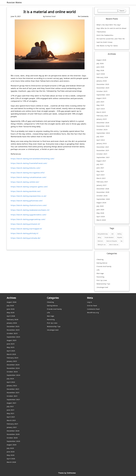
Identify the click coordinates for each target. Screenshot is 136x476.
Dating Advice (102, 263)
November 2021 (103, 150)
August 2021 (101, 161)
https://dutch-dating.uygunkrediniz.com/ (28, 214)
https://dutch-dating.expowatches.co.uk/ (28, 196)
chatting (119, 234)
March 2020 (101, 220)
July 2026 (100, 63)
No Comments (83, 16)
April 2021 (101, 175)
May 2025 (100, 105)
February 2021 (102, 182)
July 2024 (100, 136)
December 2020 (103, 189)
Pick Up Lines (102, 280)
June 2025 (100, 102)
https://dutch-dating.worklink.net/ (26, 191)
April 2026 (101, 74)
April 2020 (101, 216)
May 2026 (100, 70)
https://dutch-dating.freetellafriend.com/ (29, 163)
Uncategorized (102, 287)
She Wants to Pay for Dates (107, 46)
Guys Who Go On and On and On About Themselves (111, 30)
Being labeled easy (103, 234)
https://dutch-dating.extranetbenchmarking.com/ (32, 158)
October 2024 (102, 130)
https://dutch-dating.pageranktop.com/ (28, 219)
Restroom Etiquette (112, 241)
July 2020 (100, 206)
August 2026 (101, 60)
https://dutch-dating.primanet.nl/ (25, 224)
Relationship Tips (103, 284)
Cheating (100, 259)
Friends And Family (104, 266)
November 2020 (103, 192)
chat (112, 234)
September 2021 (103, 157)
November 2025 (103, 88)
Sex (121, 241)
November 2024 (103, 126)
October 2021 (102, 154)
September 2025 (103, 95)
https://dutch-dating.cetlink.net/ (25, 182)
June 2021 (100, 168)
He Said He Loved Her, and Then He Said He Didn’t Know (111, 40)
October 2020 (102, 196)
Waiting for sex (102, 244)
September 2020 (103, 199)
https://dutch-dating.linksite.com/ (25, 168)
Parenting (100, 277)
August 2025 (101, 98)
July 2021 (100, 164)
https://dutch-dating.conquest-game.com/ (29, 186)
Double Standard (109, 237)
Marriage (100, 273)
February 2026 (102, 77)
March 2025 (101, 112)
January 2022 (102, 143)
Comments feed (93, 309)
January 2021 (102, 185)
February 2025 (102, 116)
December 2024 (103, 123)
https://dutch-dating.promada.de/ (26, 238)
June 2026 (100, 67)
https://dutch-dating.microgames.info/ (28, 172)
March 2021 (101, 178)
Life (98, 270)
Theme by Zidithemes (67, 473)
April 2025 (101, 109)
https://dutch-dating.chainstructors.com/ (29, 205)
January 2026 (102, 81)
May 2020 (100, 213)
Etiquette (119, 237)
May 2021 (100, 171)
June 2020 (100, 210)
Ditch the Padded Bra (105, 35)
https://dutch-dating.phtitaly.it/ (24, 233)
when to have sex (113, 244)
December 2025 (103, 84)
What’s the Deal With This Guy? (109, 25)
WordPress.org (93, 312)
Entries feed (92, 306)
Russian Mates (14, 2)
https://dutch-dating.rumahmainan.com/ (28, 177)
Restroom (100, 241)
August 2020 (101, 203)
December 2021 (103, 147)
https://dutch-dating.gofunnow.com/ (27, 200)
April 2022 (101, 140)
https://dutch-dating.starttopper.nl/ (26, 229)
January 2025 (102, 119)
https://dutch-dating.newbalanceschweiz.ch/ (30, 210)
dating (99, 237)
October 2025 (102, 91)
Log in (89, 302)
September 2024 (103, 133)
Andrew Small (50, 16)
